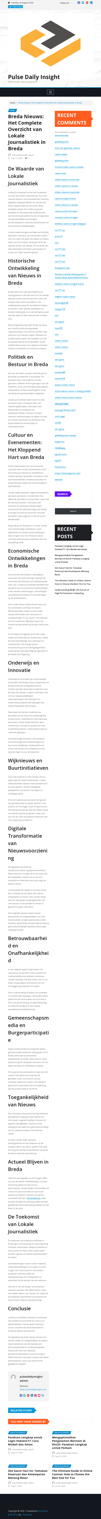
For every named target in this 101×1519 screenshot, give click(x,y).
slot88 (58, 422)
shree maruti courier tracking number (73, 391)
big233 (58, 460)
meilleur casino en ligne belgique (70, 223)
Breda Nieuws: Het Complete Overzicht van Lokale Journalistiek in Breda (50, 102)
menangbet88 (61, 303)
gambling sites (62, 141)
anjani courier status (65, 385)
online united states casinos (68, 397)
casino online (61, 154)
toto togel (60, 416)
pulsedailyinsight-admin (23, 155)
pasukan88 (60, 372)
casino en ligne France (65, 198)
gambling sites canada (65, 435)
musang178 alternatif (65, 410)
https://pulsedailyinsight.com (33, 1389)
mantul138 (60, 378)
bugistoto (59, 441)
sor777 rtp (60, 230)
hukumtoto (60, 467)
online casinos (61, 340)
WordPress (43, 1511)
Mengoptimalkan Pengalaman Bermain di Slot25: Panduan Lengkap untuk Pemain (72, 558)
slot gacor (59, 321)
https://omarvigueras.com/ (68, 473)
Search (62, 494)
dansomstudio (61, 135)
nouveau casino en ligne (66, 217)
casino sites (60, 173)
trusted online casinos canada (69, 167)
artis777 (59, 236)
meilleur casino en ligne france (69, 284)
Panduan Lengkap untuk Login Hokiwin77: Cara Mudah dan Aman (25, 1440)
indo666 (58, 353)
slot (57, 242)
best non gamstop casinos (67, 148)
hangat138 (60, 309)
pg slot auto (61, 454)
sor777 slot (60, 249)
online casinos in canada (66, 186)
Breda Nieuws (34, 1198)
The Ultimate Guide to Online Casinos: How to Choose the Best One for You (72, 1474)
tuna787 (59, 328)
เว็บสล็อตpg (60, 448)
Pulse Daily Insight (34, 77)
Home (12, 102)
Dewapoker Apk (62, 268)
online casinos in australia (67, 179)
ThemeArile (26, 1514)
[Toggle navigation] (50, 92)
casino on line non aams (66, 211)
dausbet (59, 479)
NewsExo (14, 1514)
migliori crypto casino (65, 296)
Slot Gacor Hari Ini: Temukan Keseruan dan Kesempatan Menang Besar (72, 571)
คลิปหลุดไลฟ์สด (61, 403)
